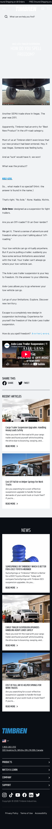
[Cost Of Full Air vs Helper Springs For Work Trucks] (26, 464)
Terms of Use (26, 813)
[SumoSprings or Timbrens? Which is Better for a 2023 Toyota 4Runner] (26, 548)
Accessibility (41, 813)
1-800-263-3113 (9, 746)
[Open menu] (6, 8)
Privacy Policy (11, 813)
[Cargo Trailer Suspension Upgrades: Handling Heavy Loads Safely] (26, 410)
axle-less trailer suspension (26, 44)
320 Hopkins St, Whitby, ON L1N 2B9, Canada (22, 750)
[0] (48, 9)
